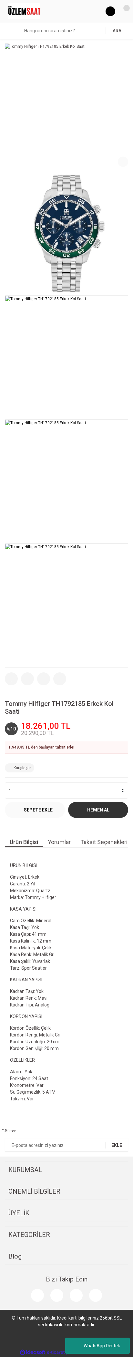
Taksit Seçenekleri (104, 842)
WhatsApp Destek (102, 1345)
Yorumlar (59, 842)
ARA (117, 30)
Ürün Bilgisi (24, 842)
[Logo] (24, 11)
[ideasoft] (33, 1352)
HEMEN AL (98, 809)
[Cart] (123, 11)
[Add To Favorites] (11, 678)
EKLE (116, 1145)
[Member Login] (110, 11)
